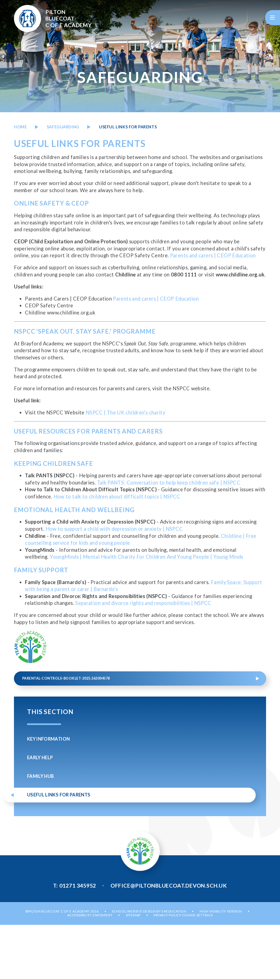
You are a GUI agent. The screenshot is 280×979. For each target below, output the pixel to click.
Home (20, 127)
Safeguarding (63, 127)
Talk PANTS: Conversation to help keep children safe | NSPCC (169, 483)
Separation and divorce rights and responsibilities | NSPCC (143, 603)
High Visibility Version (221, 911)
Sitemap (133, 915)
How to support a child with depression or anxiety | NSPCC (114, 529)
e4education (174, 911)
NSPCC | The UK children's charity (125, 412)
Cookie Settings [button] (197, 915)
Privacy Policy (167, 915)
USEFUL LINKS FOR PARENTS (128, 127)
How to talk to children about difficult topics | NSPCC (117, 496)
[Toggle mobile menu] (272, 17)
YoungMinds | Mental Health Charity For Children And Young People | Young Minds (146, 557)
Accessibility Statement (90, 915)
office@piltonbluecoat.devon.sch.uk (168, 885)
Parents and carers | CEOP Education (213, 255)
